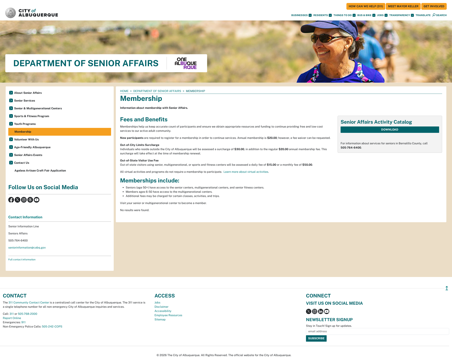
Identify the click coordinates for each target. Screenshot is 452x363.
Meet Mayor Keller (403, 6)
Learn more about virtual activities (246, 171)
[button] (423, 15)
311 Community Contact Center (28, 302)
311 (12, 313)
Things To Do (343, 15)
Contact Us (21, 162)
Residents (320, 15)
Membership (22, 131)
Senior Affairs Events (28, 155)
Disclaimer (161, 306)
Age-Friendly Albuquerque (32, 147)
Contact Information (25, 217)
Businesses (299, 15)
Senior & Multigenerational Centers (38, 108)
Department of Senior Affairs (157, 91)
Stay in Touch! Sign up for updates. (329, 325)
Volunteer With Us (26, 139)
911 (23, 322)
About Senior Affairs (28, 93)
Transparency (399, 15)
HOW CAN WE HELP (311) (366, 6)
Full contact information (21, 259)
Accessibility (162, 311)
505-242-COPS (52, 326)
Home (124, 91)
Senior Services (24, 100)
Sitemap (160, 319)
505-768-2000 (27, 313)
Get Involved (434, 6)
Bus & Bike (364, 15)
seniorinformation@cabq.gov (27, 247)
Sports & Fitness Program (31, 116)
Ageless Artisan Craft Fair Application (40, 170)
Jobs (380, 15)
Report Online (12, 318)
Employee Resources (168, 315)
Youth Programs (25, 124)
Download (389, 129)
